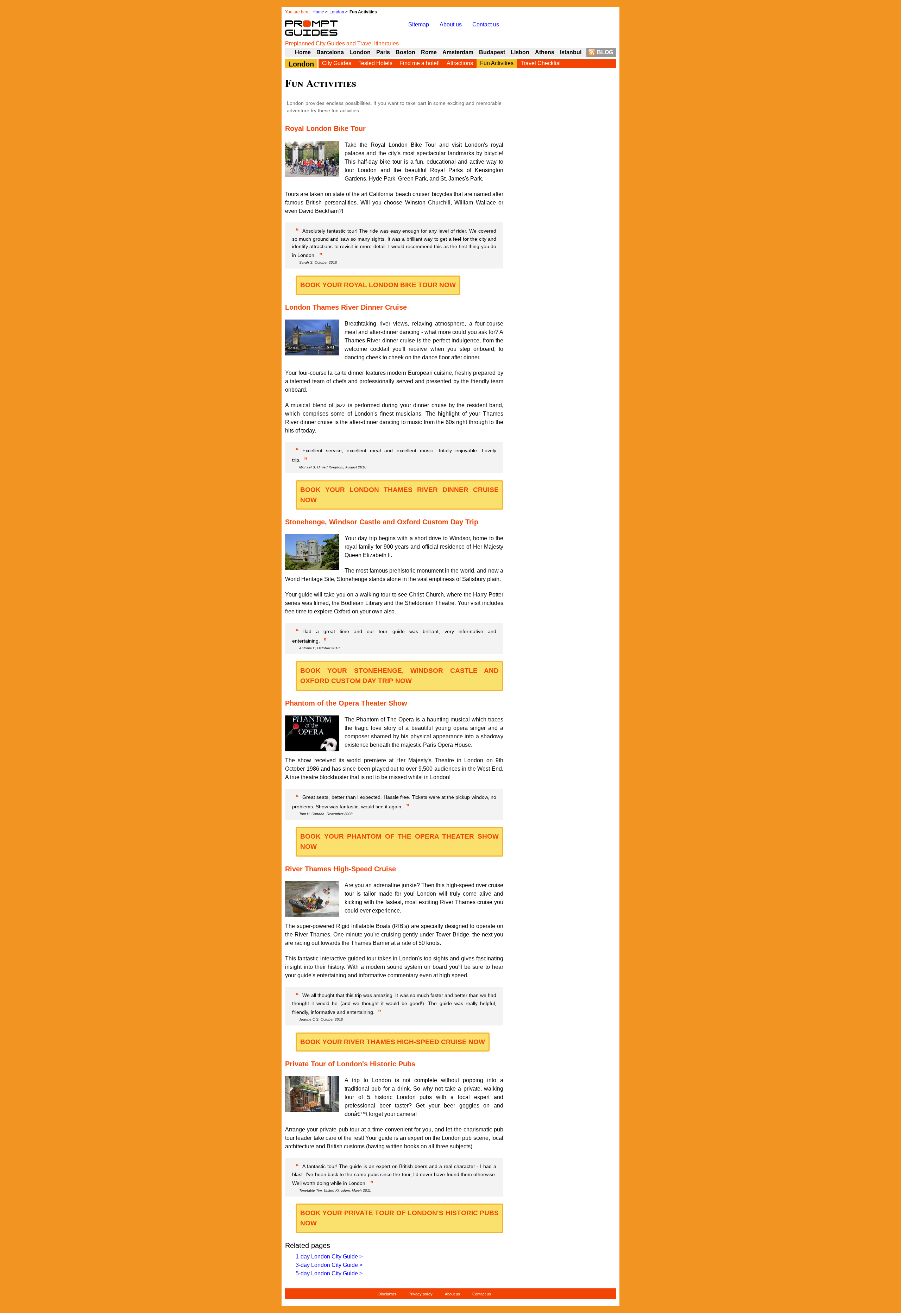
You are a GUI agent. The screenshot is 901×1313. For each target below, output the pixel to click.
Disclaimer (387, 1294)
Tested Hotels (375, 63)
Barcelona (330, 52)
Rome (429, 52)
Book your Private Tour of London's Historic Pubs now (399, 1218)
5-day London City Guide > (329, 1273)
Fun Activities (496, 63)
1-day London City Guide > (329, 1257)
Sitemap (418, 24)
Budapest (492, 52)
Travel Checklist (541, 63)
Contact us (485, 24)
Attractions (460, 63)
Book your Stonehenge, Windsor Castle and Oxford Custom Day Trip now (399, 675)
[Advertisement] (563, 228)
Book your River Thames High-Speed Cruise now (392, 1042)
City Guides (336, 63)
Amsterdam (457, 52)
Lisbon (520, 52)
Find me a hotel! (419, 63)
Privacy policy (421, 1294)
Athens (544, 52)
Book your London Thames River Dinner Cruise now (399, 495)
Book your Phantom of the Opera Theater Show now (399, 841)
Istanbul (570, 52)
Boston (405, 52)
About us (451, 24)
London (336, 12)
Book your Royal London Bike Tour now (378, 285)
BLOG (605, 52)
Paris (383, 52)
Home (318, 12)
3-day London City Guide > (329, 1265)
